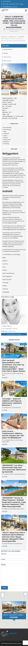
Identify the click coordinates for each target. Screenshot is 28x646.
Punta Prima (11, 104)
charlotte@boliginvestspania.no (10, 6)
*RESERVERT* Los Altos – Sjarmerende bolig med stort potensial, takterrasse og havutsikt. (14, 468)
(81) (21, 36)
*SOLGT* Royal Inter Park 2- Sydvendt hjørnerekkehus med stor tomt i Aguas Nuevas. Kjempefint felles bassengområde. (14, 537)
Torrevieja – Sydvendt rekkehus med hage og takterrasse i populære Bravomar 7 (12, 402)
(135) (4, 36)
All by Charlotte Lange (14, 334)
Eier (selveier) (12, 118)
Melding (3, 564)
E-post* (3, 559)
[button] (24, 76)
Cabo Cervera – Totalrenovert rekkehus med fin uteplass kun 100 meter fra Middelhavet (13, 434)
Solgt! (8, 102)
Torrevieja (7, 106)
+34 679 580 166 (7, 1)
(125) (12, 36)
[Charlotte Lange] (14, 311)
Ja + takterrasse (18, 116)
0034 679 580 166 (8, 49)
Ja (7, 114)
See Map (6, 53)
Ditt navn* (4, 553)
